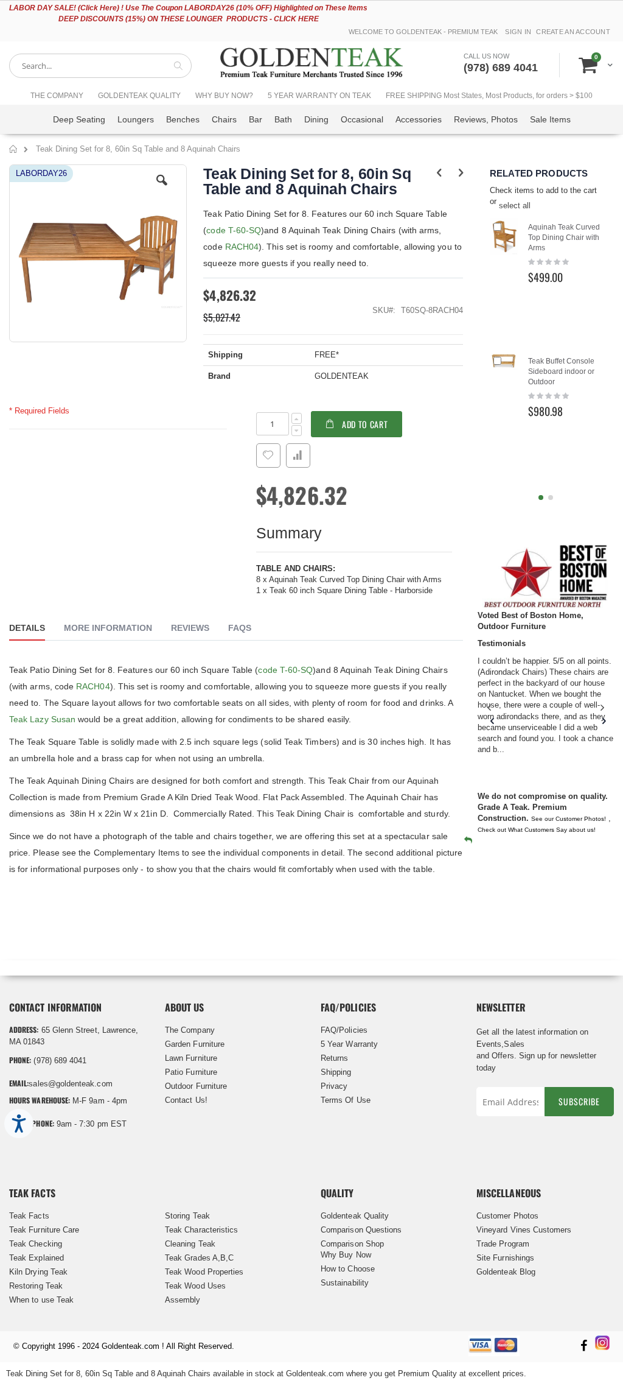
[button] (161, 189)
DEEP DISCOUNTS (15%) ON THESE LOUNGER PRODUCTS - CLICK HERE (188, 19)
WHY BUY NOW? (224, 95)
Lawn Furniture (191, 1058)
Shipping (336, 1072)
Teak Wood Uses (195, 1285)
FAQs (239, 628)
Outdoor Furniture (196, 1086)
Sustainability (345, 1282)
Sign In (518, 31)
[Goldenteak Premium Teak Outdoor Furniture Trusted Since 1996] (311, 65)
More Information (108, 628)
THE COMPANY (56, 95)
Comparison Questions (361, 1229)
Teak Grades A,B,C (199, 1257)
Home (13, 151)
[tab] (36, 630)
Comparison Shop (352, 1243)
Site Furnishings (505, 1257)
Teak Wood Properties (204, 1271)
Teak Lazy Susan (42, 719)
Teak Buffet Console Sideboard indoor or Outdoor (561, 371)
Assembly (183, 1299)
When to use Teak (41, 1299)
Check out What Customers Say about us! (537, 829)
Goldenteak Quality (355, 1215)
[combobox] (100, 66)
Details (27, 628)
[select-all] (515, 206)
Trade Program (502, 1243)
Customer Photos (507, 1215)
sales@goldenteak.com (70, 1083)
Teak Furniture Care (44, 1229)
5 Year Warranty (349, 1044)
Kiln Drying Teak (38, 1271)
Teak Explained (36, 1257)
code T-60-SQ (233, 230)
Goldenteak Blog (505, 1271)
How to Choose (348, 1268)
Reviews (190, 628)
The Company (190, 1030)
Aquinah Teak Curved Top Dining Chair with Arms (564, 237)
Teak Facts (29, 1215)
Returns (334, 1058)
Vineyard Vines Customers (524, 1229)
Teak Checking (35, 1243)
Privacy (334, 1086)
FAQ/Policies (344, 1030)
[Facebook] (583, 1346)
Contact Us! (186, 1100)
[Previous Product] (439, 172)
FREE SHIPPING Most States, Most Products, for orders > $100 (489, 95)
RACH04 (242, 247)
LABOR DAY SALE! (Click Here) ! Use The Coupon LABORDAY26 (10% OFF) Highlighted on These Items (188, 8)
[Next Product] (460, 172)
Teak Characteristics (201, 1229)
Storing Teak (187, 1215)
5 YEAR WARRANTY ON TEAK (319, 95)
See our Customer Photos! (568, 818)
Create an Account (573, 31)
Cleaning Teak (190, 1243)
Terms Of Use (346, 1100)
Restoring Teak (36, 1285)
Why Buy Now (346, 1254)
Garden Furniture (194, 1044)
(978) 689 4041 (501, 68)
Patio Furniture (191, 1072)
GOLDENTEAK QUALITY (139, 95)
